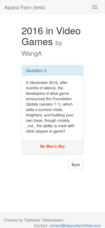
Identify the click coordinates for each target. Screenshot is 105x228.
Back (76, 164)
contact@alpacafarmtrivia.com (75, 225)
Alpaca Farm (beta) (25, 7)
